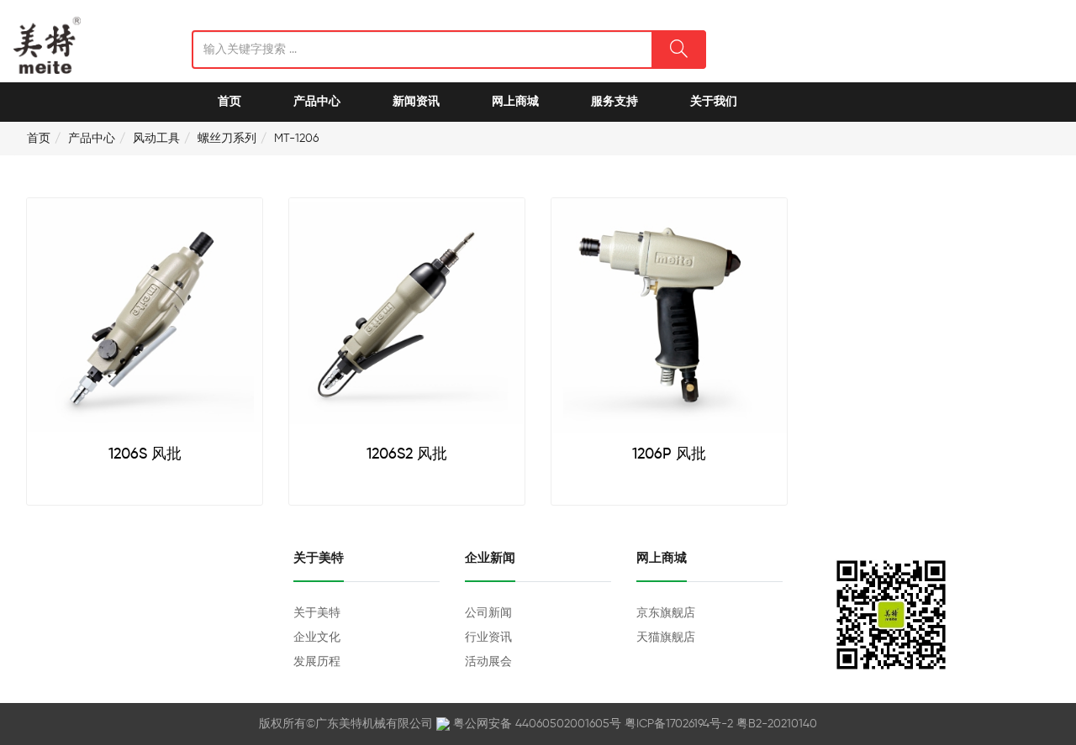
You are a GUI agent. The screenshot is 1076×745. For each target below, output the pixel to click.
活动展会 (488, 662)
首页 (229, 102)
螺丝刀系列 (227, 138)
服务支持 (614, 102)
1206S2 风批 (407, 454)
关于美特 (316, 613)
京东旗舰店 (665, 613)
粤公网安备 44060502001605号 (537, 724)
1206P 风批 (669, 454)
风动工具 (156, 138)
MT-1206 (296, 138)
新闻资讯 (416, 102)
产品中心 (316, 102)
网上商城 (515, 102)
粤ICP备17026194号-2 (679, 724)
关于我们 (713, 102)
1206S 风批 (145, 454)
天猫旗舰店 (665, 637)
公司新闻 (488, 613)
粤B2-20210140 (776, 724)
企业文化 (316, 637)
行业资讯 (488, 637)
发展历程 (316, 662)
